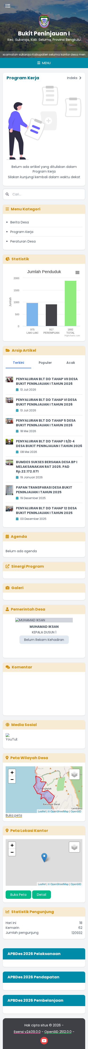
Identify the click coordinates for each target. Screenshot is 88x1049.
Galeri (17, 587)
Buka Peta (18, 894)
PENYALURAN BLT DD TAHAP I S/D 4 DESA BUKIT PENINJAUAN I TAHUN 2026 (49, 443)
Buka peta (14, 815)
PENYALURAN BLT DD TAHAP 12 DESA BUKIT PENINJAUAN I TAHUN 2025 (46, 510)
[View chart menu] (77, 272)
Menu (46, 63)
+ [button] (12, 772)
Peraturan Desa (23, 241)
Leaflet (42, 811)
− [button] (12, 779)
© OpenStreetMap (58, 811)
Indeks (72, 78)
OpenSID (76, 811)
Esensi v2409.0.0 (27, 1031)
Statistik (20, 259)
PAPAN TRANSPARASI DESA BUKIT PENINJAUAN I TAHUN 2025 (44, 489)
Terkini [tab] (18, 362)
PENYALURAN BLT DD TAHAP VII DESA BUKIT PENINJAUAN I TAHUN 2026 (47, 381)
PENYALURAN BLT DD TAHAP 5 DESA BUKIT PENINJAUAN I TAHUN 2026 (46, 422)
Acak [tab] (70, 362)
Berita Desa (19, 222)
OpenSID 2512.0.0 (58, 1031)
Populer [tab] (45, 362)
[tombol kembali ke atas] (78, 1039)
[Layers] (74, 774)
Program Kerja (21, 231)
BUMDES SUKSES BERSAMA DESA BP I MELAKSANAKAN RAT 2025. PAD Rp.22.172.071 (46, 467)
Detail (41, 894)
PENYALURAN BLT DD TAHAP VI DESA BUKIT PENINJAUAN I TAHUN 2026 (46, 402)
